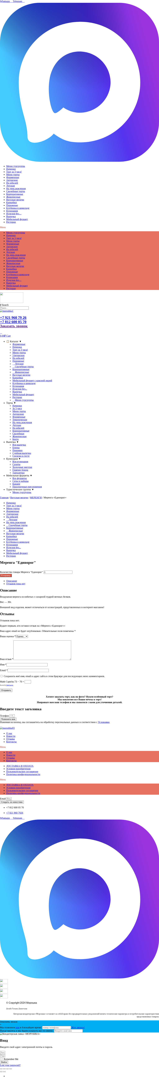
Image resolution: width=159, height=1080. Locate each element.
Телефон (5, 715)
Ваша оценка (8, 636)
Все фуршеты (19, 478)
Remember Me (10, 1059)
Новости (10, 736)
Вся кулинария (20, 461)
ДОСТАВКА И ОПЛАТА (20, 766)
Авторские (12, 180)
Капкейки (11, 202)
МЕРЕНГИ (36, 497)
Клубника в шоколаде (17, 208)
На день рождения (16, 188)
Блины (16, 447)
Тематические (19, 419)
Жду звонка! (78, 1027)
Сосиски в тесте (21, 456)
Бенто (15, 439)
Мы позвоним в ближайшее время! (21, 1027)
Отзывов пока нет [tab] (15, 583)
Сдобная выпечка (21, 453)
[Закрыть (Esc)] (10, 1068)
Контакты (11, 741)
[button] (79, 227)
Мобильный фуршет (17, 219)
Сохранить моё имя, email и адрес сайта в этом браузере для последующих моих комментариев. (54, 676)
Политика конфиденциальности (23, 774)
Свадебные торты (15, 191)
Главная (4, 497)
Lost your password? (10, 1065)
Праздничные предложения (27, 486)
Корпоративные (14, 194)
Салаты (16, 464)
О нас (9, 733)
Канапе (16, 484)
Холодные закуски (22, 467)
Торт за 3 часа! (14, 171)
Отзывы (10, 739)
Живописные (13, 197)
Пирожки (17, 450)
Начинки (11, 169)
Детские (10, 185)
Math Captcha (7, 681)
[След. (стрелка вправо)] (4, 1071)
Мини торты (13, 174)
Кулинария (12, 211)
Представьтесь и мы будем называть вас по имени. (26, 1030)
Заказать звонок (14, 326)
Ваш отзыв (6, 659)
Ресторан (11, 222)
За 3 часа (17, 408)
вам (17, 1027)
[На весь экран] (4, 1068)
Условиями (104, 722)
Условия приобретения (18, 768)
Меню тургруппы (15, 166)
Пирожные (12, 205)
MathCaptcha (9, 685)
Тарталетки (18, 472)
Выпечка (11, 216)
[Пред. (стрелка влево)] (1, 1071)
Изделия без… (13, 213)
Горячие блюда (20, 470)
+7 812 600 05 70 (13, 322)
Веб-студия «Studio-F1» (15, 1006)
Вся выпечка (19, 444)
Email (4, 670)
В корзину (6, 575)
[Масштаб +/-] (1, 1068)
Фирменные (12, 177)
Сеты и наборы (20, 481)
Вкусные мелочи (15, 199)
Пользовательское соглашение (22, 771)
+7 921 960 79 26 (13, 318)
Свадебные (18, 433)
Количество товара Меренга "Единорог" (21, 572)
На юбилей (12, 183)
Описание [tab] (11, 581)
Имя (3, 664)
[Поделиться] (7, 1068)
